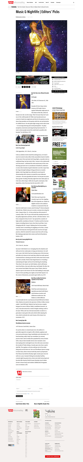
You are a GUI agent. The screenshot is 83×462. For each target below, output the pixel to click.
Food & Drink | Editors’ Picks (22, 404)
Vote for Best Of (10, 439)
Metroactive (18, 439)
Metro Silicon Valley (48, 427)
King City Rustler (57, 428)
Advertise (9, 426)
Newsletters (10, 423)
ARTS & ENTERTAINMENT (19, 432)
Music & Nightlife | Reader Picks (41, 404)
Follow (64, 163)
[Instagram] (48, 415)
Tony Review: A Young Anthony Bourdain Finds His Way (31, 7)
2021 (26, 440)
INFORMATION (10, 421)
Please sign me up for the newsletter (21, 393)
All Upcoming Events (37, 423)
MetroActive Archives (21, 17)
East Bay (46, 434)
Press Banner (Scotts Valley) (59, 433)
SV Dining (26, 429)
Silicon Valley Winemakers (27, 427)
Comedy (18, 436)
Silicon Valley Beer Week (28, 424)
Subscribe (9, 425)
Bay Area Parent (47, 433)
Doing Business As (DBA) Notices (48, 450)
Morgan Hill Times (57, 431)
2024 (26, 436)
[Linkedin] (27, 87)
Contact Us (9, 429)
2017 (26, 446)
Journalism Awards (58, 446)
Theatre (18, 443)
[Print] (35, 87)
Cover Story (18, 426)
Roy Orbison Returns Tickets (57, 127)
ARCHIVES (26, 410)
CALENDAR (35, 421)
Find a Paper (10, 436)
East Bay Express (47, 424)
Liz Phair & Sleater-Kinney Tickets (58, 110)
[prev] (8, 7)
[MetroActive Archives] (19, 373)
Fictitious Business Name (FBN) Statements (49, 448)
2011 (26, 455)
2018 (26, 445)
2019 (26, 443)
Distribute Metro (10, 438)
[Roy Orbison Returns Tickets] (59, 132)
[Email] (32, 87)
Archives (9, 435)
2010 (26, 456)
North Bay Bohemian (48, 428)
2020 (26, 442)
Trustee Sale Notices (48, 451)
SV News (18, 429)
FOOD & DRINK (27, 421)
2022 (26, 439)
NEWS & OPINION (19, 421)
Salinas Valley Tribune (58, 434)
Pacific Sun (46, 430)
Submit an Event (36, 426)
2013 (26, 452)
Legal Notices (47, 446)
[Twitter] (25, 87)
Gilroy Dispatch (57, 424)
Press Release (10, 432)
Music (17, 442)
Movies (18, 440)
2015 (26, 449)
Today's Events (36, 425)
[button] (73, 2)
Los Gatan (56, 430)
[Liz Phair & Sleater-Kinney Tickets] (59, 116)
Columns (18, 425)
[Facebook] (23, 87)
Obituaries (9, 433)
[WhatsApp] (29, 87)
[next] (10, 7)
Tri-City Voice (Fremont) (58, 437)
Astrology (18, 423)
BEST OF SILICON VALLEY (28, 432)
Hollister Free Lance (58, 427)
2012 (26, 453)
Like (65, 161)
